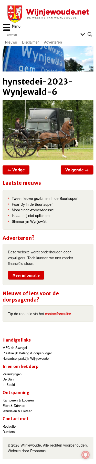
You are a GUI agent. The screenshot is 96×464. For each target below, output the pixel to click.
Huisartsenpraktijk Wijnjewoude (26, 358)
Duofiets (9, 431)
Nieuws (11, 42)
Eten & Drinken (14, 405)
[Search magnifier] (89, 34)
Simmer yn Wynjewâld (30, 221)
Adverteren (53, 42)
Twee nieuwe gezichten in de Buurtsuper (45, 198)
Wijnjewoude (48, 14)
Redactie (9, 426)
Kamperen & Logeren (18, 400)
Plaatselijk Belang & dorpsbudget (27, 352)
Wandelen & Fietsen (17, 410)
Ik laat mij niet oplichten (31, 215)
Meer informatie (26, 275)
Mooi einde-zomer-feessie (33, 209)
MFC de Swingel (15, 347)
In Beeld (9, 384)
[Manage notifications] (85, 455)
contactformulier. (58, 313)
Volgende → (77, 170)
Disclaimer (30, 42)
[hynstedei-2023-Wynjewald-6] (48, 130)
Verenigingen (12, 374)
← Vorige (16, 170)
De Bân (8, 379)
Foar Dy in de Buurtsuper (32, 204)
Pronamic (38, 450)
